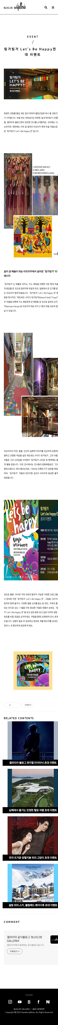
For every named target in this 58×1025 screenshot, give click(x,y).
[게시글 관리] (17, 705)
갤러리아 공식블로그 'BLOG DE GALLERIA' (24, 939)
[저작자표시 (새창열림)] (35, 705)
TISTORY (29, 995)
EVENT (33, 36)
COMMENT (12, 922)
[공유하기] (13, 705)
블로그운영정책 (38, 1009)
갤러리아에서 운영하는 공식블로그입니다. (25, 945)
